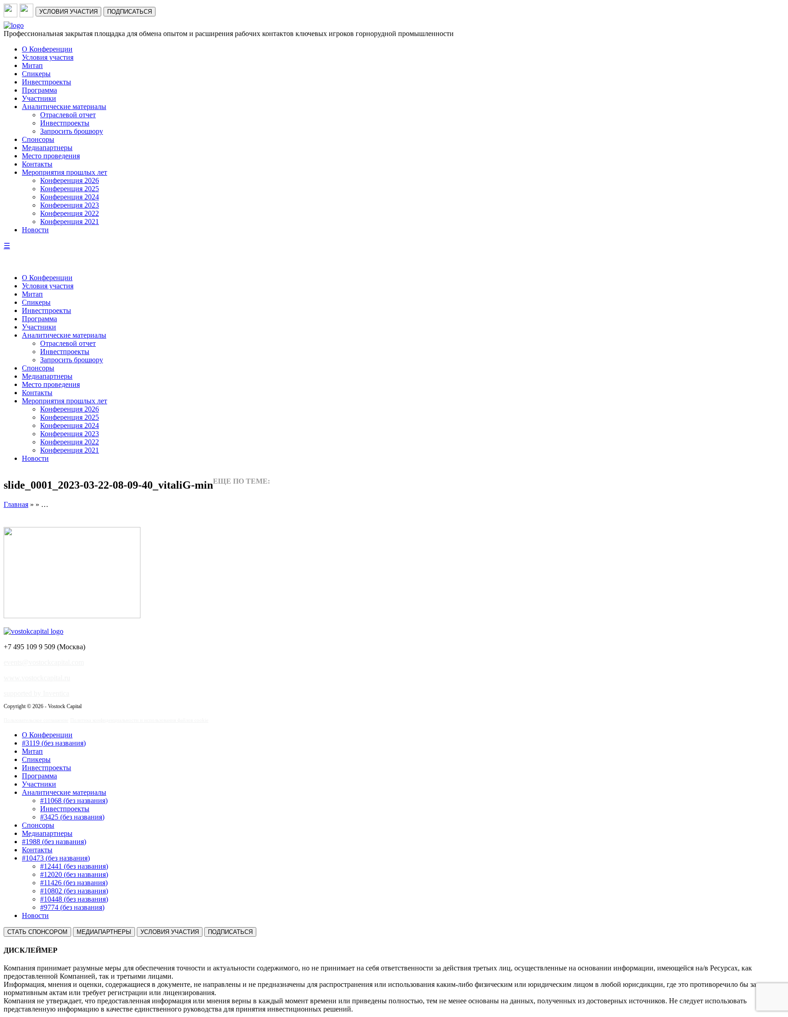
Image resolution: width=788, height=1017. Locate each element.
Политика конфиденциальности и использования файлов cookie (139, 720)
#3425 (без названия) (72, 817)
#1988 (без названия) (54, 841)
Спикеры (36, 74)
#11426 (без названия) (74, 883)
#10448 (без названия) (74, 899)
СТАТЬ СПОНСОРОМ (37, 931)
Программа (39, 90)
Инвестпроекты (46, 82)
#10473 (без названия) (56, 858)
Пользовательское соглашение (36, 720)
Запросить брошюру (71, 131)
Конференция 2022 (69, 213)
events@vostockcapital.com (44, 662)
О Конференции (47, 49)
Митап (32, 65)
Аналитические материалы (64, 106)
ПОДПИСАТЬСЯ (129, 11)
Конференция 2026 (69, 180)
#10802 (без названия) (74, 891)
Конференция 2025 (69, 189)
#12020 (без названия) (74, 874)
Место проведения (51, 156)
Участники (39, 98)
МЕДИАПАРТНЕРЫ (104, 931)
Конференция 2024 (69, 197)
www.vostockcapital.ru (37, 678)
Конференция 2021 (69, 221)
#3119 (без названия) (54, 743)
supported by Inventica (36, 693)
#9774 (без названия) (72, 907)
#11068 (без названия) (74, 800)
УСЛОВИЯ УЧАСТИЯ (68, 11)
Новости (35, 230)
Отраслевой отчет (68, 115)
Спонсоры (38, 139)
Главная (16, 504)
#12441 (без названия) (74, 866)
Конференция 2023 (69, 205)
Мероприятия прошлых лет (64, 172)
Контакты (37, 164)
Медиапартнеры (47, 147)
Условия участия (47, 57)
